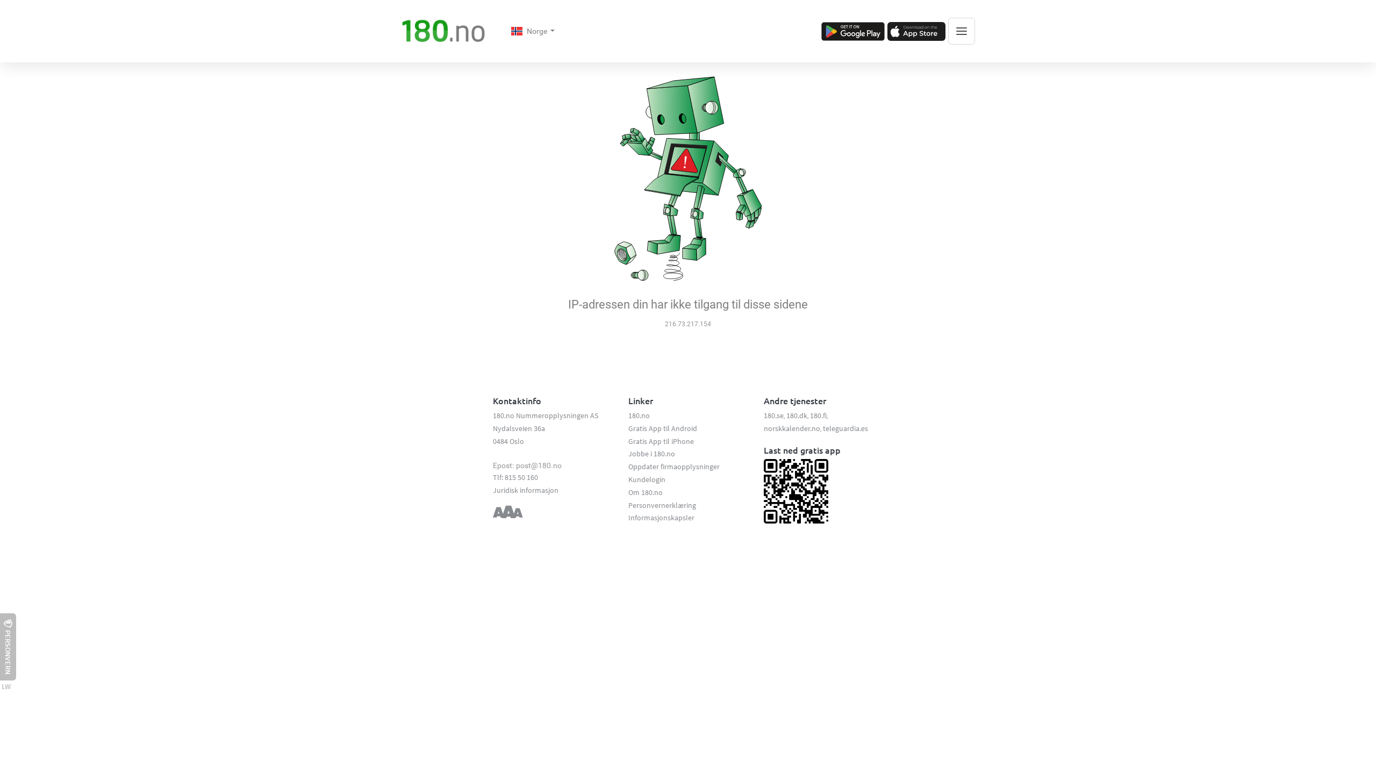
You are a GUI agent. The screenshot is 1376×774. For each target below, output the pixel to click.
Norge (538, 31)
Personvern (8, 652)
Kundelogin (646, 479)
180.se (774, 415)
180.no (639, 415)
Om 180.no (645, 492)
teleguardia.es (845, 428)
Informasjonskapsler (661, 517)
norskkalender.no (792, 428)
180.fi (818, 415)
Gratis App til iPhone (661, 441)
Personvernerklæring (662, 505)
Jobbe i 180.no (651, 453)
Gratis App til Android (662, 428)
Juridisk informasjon (525, 490)
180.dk (796, 415)
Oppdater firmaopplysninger (674, 466)
